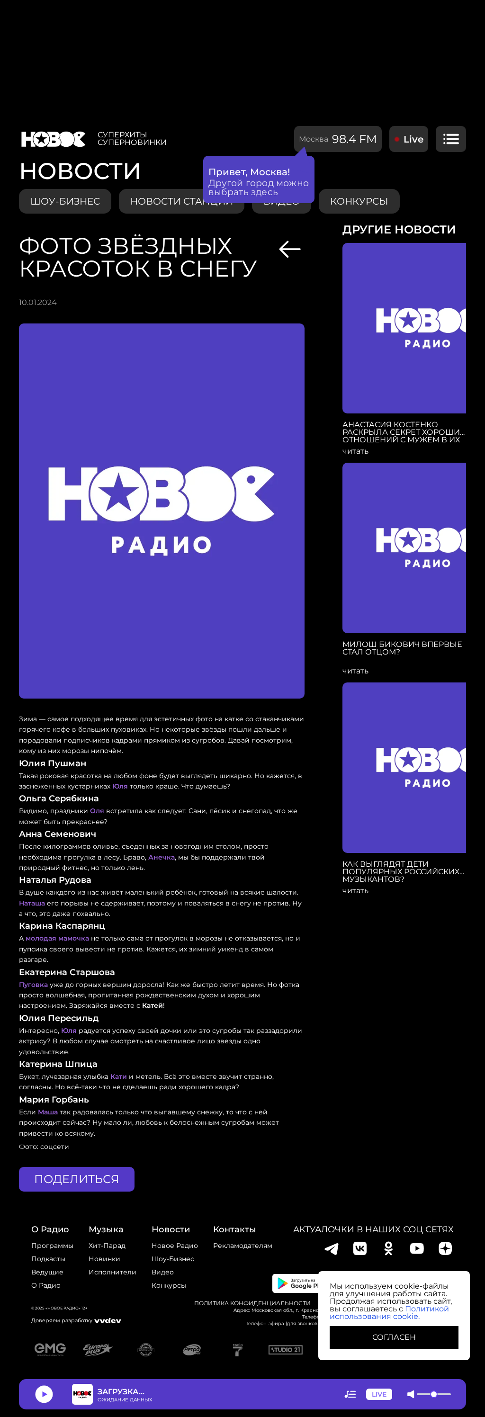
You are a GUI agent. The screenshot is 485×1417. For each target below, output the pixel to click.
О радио (46, 1285)
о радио (50, 1229)
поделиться (76, 1179)
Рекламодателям (242, 1245)
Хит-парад (107, 1245)
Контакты (234, 1229)
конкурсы (359, 201)
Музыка (106, 1229)
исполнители (112, 1272)
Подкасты (48, 1259)
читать (355, 451)
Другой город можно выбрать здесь (258, 188)
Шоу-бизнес (65, 201)
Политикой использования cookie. (389, 1312)
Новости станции (181, 201)
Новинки (104, 1259)
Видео (163, 1272)
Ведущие (47, 1272)
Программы (52, 1245)
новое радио (175, 1245)
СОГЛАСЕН (394, 1337)
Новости (171, 1229)
